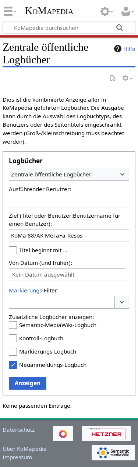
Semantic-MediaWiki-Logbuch (57, 325)
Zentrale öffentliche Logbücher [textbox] (51, 174)
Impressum (17, 457)
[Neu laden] (112, 78)
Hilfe (129, 48)
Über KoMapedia (25, 448)
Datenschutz (19, 429)
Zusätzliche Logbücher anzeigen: (51, 316)
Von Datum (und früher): (40, 262)
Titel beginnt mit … (43, 250)
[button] (121, 302)
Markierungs (25, 290)
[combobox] (69, 174)
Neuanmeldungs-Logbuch (52, 364)
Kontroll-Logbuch (41, 338)
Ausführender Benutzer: (40, 189)
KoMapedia (49, 11)
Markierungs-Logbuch (47, 351)
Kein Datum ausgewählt (43, 274)
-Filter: (34, 290)
